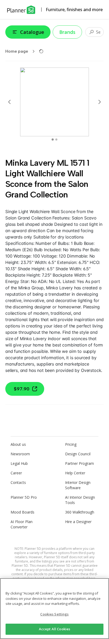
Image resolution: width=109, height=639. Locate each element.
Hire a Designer (78, 521)
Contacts (18, 482)
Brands (67, 32)
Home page (16, 51)
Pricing (70, 444)
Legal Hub (19, 463)
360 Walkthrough (79, 512)
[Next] (99, 102)
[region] (54, 608)
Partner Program (79, 463)
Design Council (77, 453)
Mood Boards (22, 512)
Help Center (75, 472)
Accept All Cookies (54, 629)
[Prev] (9, 102)
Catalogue (32, 32)
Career (16, 472)
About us (18, 444)
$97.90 (21, 389)
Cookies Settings (54, 614)
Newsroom (20, 453)
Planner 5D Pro (24, 497)
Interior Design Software (77, 485)
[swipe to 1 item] (56, 139)
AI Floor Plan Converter (22, 524)
